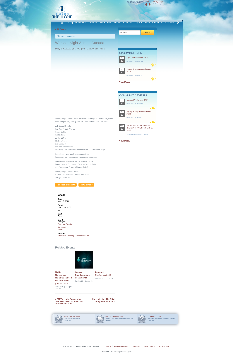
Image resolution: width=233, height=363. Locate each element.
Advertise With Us (121, 346)
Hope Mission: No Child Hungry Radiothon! (103, 300)
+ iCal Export (86, 185)
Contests (127, 23)
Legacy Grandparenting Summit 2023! (82, 275)
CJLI (62, 12)
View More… (125, 82)
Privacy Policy (149, 346)
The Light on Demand (76, 23)
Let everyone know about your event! (72, 318)
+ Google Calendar (65, 185)
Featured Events (65, 224)
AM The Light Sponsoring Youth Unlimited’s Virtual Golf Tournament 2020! (69, 301)
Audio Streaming (157, 3)
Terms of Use (163, 346)
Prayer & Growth (142, 23)
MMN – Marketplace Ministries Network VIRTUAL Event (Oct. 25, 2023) (63, 278)
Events (117, 23)
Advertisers (157, 23)
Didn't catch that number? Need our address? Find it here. (161, 318)
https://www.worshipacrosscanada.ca (73, 236)
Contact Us (136, 346)
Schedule (169, 23)
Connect (93, 23)
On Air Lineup (105, 23)
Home (108, 346)
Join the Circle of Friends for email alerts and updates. (119, 318)
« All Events (60, 29)
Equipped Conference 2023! (137, 57)
